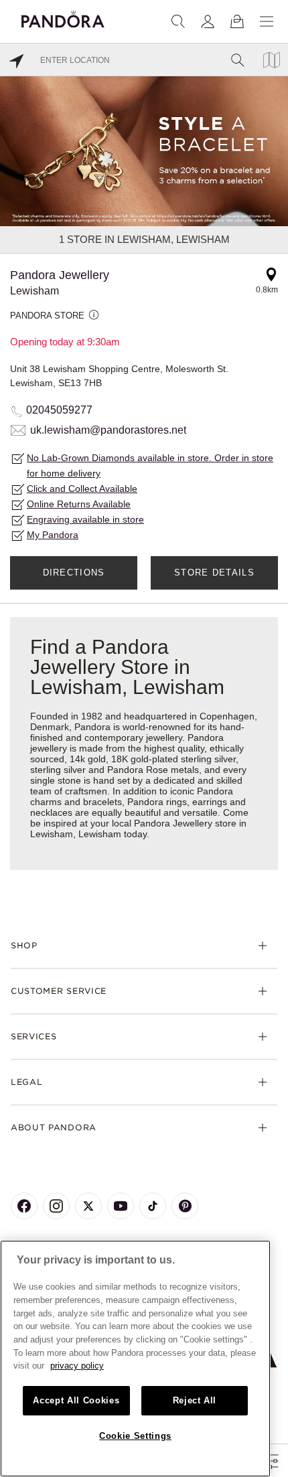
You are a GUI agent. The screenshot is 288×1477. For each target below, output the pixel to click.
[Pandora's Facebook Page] (24, 1206)
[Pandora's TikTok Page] (152, 1206)
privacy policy (77, 1366)
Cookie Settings (135, 1436)
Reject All (195, 1400)
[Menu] (266, 21)
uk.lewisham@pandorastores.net (108, 430)
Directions (74, 573)
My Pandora (52, 534)
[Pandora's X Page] (88, 1206)
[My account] (207, 21)
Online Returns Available (79, 504)
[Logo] (62, 17)
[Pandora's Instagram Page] (56, 1206)
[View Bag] (237, 21)
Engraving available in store (85, 519)
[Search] (178, 21)
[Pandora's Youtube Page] (120, 1206)
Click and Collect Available (82, 488)
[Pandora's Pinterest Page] (184, 1206)
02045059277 (59, 410)
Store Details (214, 573)
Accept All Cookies (76, 1400)
